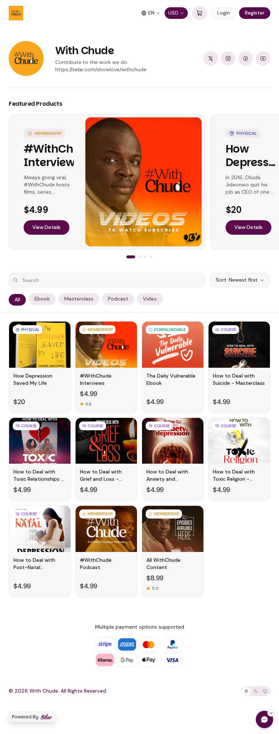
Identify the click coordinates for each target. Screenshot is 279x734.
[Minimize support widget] (271, 713)
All (17, 299)
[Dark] (255, 691)
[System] (265, 691)
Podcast (118, 298)
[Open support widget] (264, 719)
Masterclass (78, 298)
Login (223, 12)
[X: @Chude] (210, 58)
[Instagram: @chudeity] (228, 58)
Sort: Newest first (237, 280)
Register (254, 12)
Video (150, 298)
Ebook (42, 298)
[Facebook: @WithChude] (245, 58)
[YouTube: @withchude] (263, 58)
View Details (46, 227)
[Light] (246, 691)
